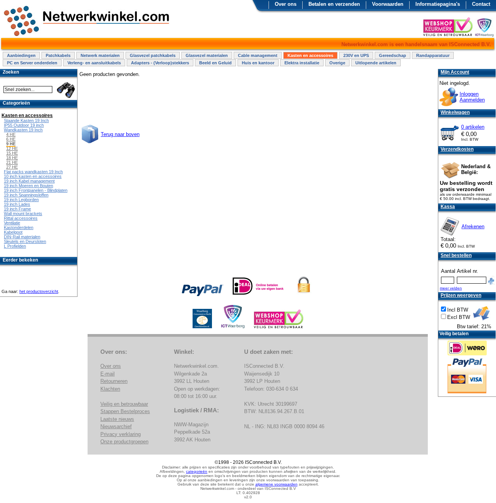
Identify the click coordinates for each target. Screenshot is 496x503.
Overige (337, 62)
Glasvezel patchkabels (153, 55)
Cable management (257, 55)
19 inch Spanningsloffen (26, 195)
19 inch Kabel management (29, 181)
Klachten (110, 389)
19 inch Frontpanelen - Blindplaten (35, 190)
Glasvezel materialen (207, 55)
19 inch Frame (17, 209)
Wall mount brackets (23, 213)
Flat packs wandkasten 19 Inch (33, 171)
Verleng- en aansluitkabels (94, 62)
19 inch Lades (17, 204)
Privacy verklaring (120, 434)
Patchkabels (58, 55)
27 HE (12, 167)
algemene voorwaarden (276, 484)
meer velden (451, 288)
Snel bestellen (456, 255)
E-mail (107, 374)
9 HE (11, 143)
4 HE (11, 134)
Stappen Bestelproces (125, 411)
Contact (481, 4)
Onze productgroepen (124, 441)
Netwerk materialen (100, 55)
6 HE (11, 139)
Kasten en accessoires (310, 55)
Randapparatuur (433, 55)
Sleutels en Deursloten (25, 241)
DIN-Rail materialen (22, 236)
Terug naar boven (120, 134)
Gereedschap (392, 55)
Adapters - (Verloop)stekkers (160, 62)
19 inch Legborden (21, 199)
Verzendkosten (457, 149)
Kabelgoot (13, 232)
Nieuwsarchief (116, 426)
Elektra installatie (301, 62)
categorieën (196, 471)
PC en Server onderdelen (32, 62)
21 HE (12, 162)
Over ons (285, 4)
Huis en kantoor (258, 62)
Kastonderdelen (18, 227)
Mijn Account (455, 72)
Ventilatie (12, 222)
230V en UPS (356, 55)
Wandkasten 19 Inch (23, 129)
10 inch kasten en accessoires (33, 176)
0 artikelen (472, 127)
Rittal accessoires (21, 218)
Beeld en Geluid (215, 62)
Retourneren (113, 381)
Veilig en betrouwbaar (124, 404)
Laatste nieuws (117, 419)
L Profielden (15, 246)
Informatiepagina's (437, 4)
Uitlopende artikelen (375, 62)
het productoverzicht (38, 291)
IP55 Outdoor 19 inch (24, 125)
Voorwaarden (387, 4)
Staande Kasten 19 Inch (26, 120)
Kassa (448, 206)
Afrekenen (473, 226)
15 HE (12, 153)
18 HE (12, 157)
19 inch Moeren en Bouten (28, 185)
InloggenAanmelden (472, 97)
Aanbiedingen (21, 55)
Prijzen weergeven (461, 295)
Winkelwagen (455, 112)
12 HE (12, 148)
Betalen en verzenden (334, 4)
